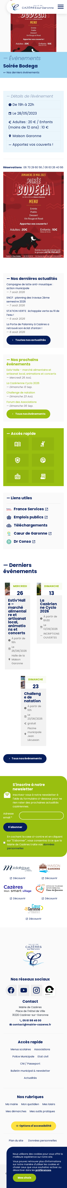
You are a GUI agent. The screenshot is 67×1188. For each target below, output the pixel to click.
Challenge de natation (21, 394)
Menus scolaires (21, 1049)
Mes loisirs (48, 1104)
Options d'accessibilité (35, 1126)
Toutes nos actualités (30, 340)
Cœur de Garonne (30, 533)
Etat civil (43, 1056)
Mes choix (24, 1178)
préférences (43, 1170)
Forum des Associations (22, 404)
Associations (42, 1049)
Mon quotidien (30, 1104)
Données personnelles (42, 1140)
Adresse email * (8, 815)
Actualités (30, 1078)
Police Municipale (23, 1056)
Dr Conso (22, 541)
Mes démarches (16, 1111)
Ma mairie (11, 1104)
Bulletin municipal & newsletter (30, 1071)
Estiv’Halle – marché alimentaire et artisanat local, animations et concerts (31, 374)
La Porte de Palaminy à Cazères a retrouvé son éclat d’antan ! (28, 328)
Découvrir (19, 878)
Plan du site (16, 1140)
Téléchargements (30, 525)
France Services (29, 509)
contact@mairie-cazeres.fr (31, 1024)
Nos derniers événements (22, 72)
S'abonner (15, 827)
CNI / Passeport (30, 1064)
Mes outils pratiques (42, 1111)
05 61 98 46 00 (31, 1020)
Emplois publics (28, 517)
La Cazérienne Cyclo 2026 (23, 385)
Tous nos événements (30, 414)
